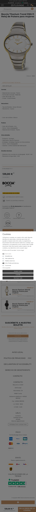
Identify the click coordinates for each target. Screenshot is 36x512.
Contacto (17, 376)
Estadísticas (8, 256)
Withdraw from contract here (18, 424)
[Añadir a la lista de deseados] (10, 294)
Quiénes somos (18, 417)
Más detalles (7, 86)
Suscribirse (18, 336)
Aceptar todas (18, 271)
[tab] (18, 82)
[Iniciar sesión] (27, 5)
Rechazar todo (18, 278)
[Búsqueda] (32, 9)
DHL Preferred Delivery (12, 263)
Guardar (18, 274)
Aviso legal (17, 352)
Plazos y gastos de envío (18, 460)
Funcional (8, 265)
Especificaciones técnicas (11, 82)
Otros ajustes (6, 268)
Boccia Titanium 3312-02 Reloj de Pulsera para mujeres (21, 291)
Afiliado (18, 419)
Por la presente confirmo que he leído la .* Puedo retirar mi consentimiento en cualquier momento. (18, 340)
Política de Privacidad (14, 358)
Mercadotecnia (9, 258)
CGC (29, 358)
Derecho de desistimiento (17, 370)
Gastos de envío (30, 282)
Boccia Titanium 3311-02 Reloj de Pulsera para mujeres (21, 305)
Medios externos (10, 261)
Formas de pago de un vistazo (18, 435)
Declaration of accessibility (17, 364)
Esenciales (8, 254)
